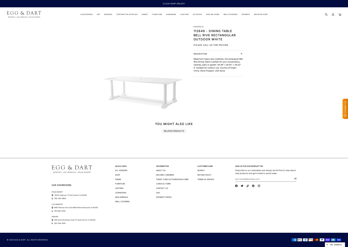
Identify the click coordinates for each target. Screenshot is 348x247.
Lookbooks (120, 193)
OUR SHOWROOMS (62, 185)
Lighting (119, 188)
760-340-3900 (60, 198)
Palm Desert (57, 192)
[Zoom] (143, 68)
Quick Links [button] (121, 166)
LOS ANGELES (57, 204)
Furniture (120, 184)
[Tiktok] (248, 186)
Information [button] (162, 166)
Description (200, 54)
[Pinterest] (253, 186)
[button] (86, 14)
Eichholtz (199, 27)
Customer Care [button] (205, 166)
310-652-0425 (60, 211)
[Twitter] (242, 186)
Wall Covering (122, 201)
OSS (158, 193)
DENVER (55, 217)
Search (201, 170)
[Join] (294, 178)
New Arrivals (121, 197)
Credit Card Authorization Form (172, 179)
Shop (117, 175)
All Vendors (121, 170)
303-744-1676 (59, 223)
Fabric (118, 179)
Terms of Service (205, 179)
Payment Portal (164, 197)
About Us (160, 170)
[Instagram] (259, 186)
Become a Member (165, 175)
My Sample (336, 244)
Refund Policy (204, 175)
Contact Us (162, 188)
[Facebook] (236, 186)
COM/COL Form (163, 184)
